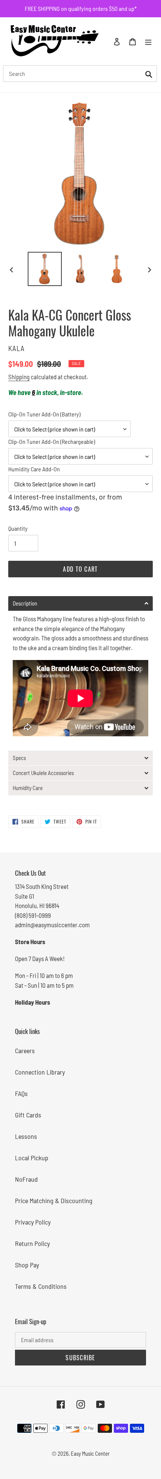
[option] (45, 269)
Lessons (26, 1136)
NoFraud (26, 1179)
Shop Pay (27, 1265)
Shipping (19, 376)
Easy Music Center (90, 1453)
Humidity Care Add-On (34, 468)
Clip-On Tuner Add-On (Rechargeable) (51, 441)
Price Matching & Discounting (53, 1200)
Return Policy (32, 1243)
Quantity (18, 528)
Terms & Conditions (41, 1286)
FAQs (21, 1093)
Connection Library (40, 1072)
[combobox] (80, 73)
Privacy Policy (33, 1222)
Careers (25, 1050)
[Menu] (148, 41)
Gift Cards (28, 1115)
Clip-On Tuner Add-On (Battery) (44, 414)
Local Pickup (31, 1158)
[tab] (80, 603)
